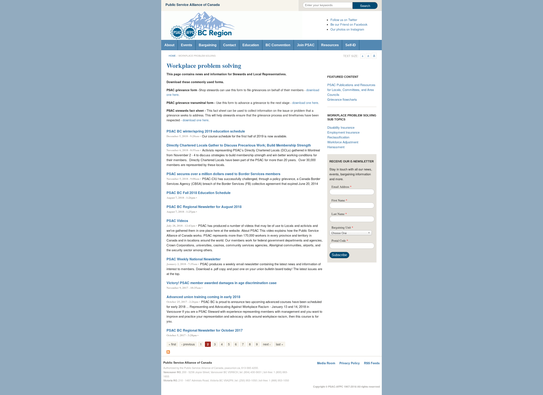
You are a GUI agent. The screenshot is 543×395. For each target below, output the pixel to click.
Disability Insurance (340, 127)
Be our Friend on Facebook (348, 24)
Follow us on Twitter (343, 20)
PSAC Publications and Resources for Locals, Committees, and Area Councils (351, 89)
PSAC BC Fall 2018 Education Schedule (199, 192)
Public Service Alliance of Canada (192, 4)
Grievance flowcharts (342, 99)
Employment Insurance (343, 132)
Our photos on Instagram (347, 29)
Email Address (341, 187)
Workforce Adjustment (342, 142)
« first (172, 344)
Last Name (339, 214)
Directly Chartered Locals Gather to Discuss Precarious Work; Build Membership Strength (239, 145)
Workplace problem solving (197, 55)
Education (250, 45)
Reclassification (338, 137)
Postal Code (340, 241)
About (169, 45)
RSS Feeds (372, 363)
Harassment (335, 147)
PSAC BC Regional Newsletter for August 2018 (204, 206)
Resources (330, 45)
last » (279, 344)
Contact (229, 45)
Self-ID (350, 45)
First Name (339, 200)
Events (186, 45)
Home (172, 55)
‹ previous (188, 344)
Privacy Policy (349, 363)
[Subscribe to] (168, 351)
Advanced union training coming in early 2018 (203, 296)
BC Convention (278, 45)
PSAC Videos (177, 220)
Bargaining (208, 45)
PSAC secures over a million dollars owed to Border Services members (223, 173)
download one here (305, 102)
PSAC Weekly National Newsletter (194, 259)
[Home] (243, 25)
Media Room (326, 363)
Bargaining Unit (342, 227)
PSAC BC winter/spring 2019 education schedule (206, 131)
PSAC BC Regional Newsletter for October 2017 (205, 330)
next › (267, 344)
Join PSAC (306, 45)
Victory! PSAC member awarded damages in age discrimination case (222, 282)
